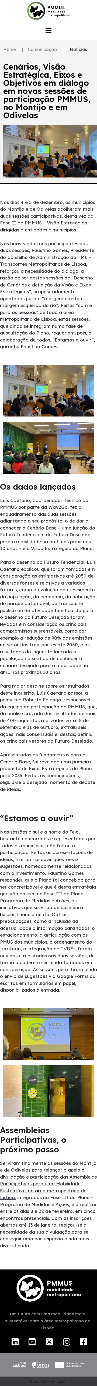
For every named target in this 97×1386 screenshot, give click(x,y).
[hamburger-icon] (49, 30)
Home (9, 49)
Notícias (78, 49)
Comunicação (42, 49)
